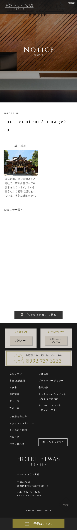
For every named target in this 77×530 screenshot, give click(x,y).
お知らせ (14, 437)
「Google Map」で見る (41, 314)
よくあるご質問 (18, 430)
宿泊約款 (43, 387)
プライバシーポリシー (51, 380)
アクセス (14, 401)
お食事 (13, 387)
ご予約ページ (21, 340)
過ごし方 (14, 408)
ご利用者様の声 (18, 416)
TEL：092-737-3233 (28, 492)
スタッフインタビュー (22, 423)
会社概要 (43, 374)
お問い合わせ (17, 444)
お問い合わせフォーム (56, 340)
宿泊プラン (15, 374)
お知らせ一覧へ (14, 209)
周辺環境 (14, 394)
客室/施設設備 (17, 380)
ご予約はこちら (41, 523)
